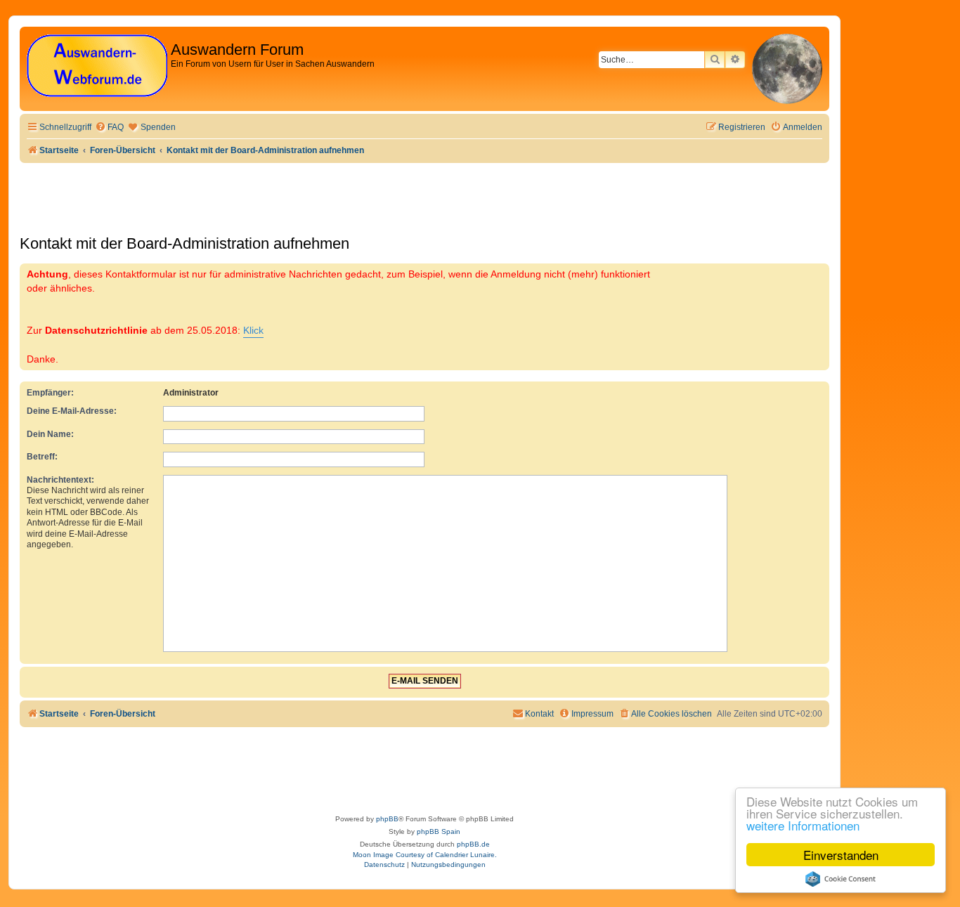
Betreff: (42, 457)
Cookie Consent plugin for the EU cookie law (840, 879)
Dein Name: (50, 434)
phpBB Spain (438, 831)
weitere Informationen (803, 825)
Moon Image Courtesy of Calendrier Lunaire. (425, 855)
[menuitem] (109, 127)
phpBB (387, 819)
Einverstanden (840, 854)
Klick (253, 330)
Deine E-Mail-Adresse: (72, 411)
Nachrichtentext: (60, 480)
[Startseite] (97, 66)
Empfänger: (50, 393)
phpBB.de (473, 844)
